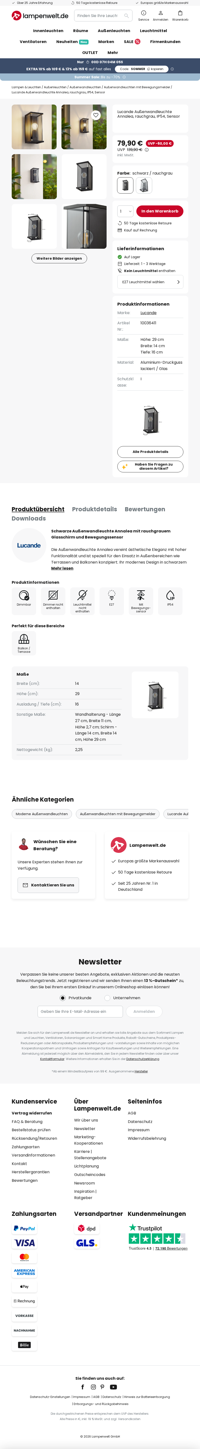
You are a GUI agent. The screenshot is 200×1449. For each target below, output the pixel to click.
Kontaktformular (52, 1059)
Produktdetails (94, 509)
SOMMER (141, 69)
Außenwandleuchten (85, 87)
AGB (132, 1113)
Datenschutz (140, 1121)
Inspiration (84, 1191)
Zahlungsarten (26, 1147)
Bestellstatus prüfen (31, 1130)
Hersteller (141, 1071)
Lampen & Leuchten (26, 87)
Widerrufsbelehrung (147, 1138)
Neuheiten (71, 41)
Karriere (82, 1151)
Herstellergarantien (31, 1172)
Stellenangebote (90, 1158)
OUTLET (90, 52)
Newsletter (84, 1128)
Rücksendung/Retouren (34, 1138)
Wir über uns (86, 1120)
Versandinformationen (33, 1155)
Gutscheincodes (89, 1174)
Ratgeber (83, 1198)
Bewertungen (145, 509)
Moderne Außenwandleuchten (42, 814)
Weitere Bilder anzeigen (59, 258)
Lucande (148, 313)
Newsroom (84, 1183)
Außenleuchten (55, 87)
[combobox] (103, 15)
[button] (34, 176)
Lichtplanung (86, 1166)
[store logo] (40, 15)
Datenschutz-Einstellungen (50, 1397)
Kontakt (19, 1163)
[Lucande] (29, 545)
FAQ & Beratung (27, 1121)
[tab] (38, 509)
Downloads (29, 518)
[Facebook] (85, 1387)
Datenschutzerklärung (142, 1059)
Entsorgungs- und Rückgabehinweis (101, 1404)
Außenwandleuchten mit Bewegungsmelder (137, 87)
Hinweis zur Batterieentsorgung (147, 1397)
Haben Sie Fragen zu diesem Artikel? (154, 466)
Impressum (139, 1130)
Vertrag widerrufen (32, 1113)
